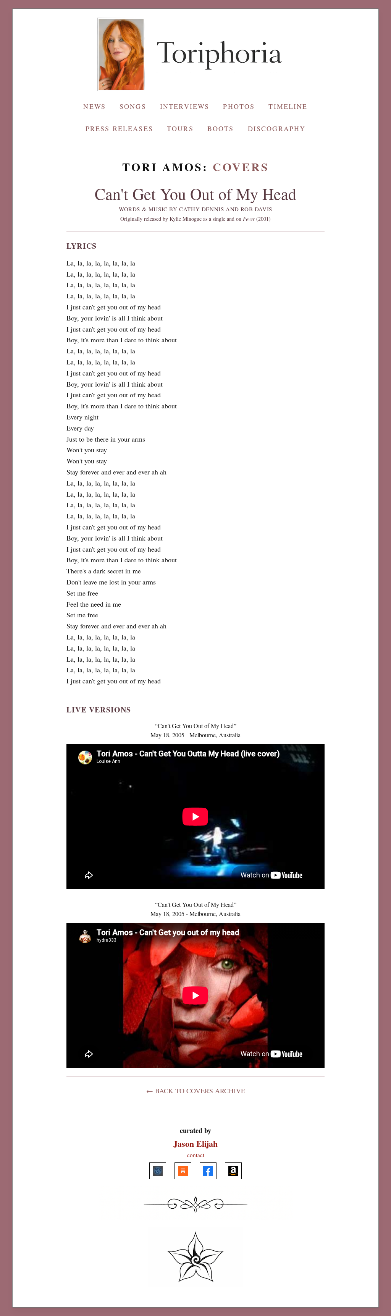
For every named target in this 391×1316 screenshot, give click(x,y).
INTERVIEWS (185, 106)
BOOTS (220, 128)
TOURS (180, 128)
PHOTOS (239, 106)
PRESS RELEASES (119, 128)
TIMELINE (287, 106)
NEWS (94, 106)
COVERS (241, 166)
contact (195, 1155)
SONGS (133, 106)
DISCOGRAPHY (277, 128)
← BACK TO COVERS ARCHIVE (195, 1090)
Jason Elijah (195, 1143)
